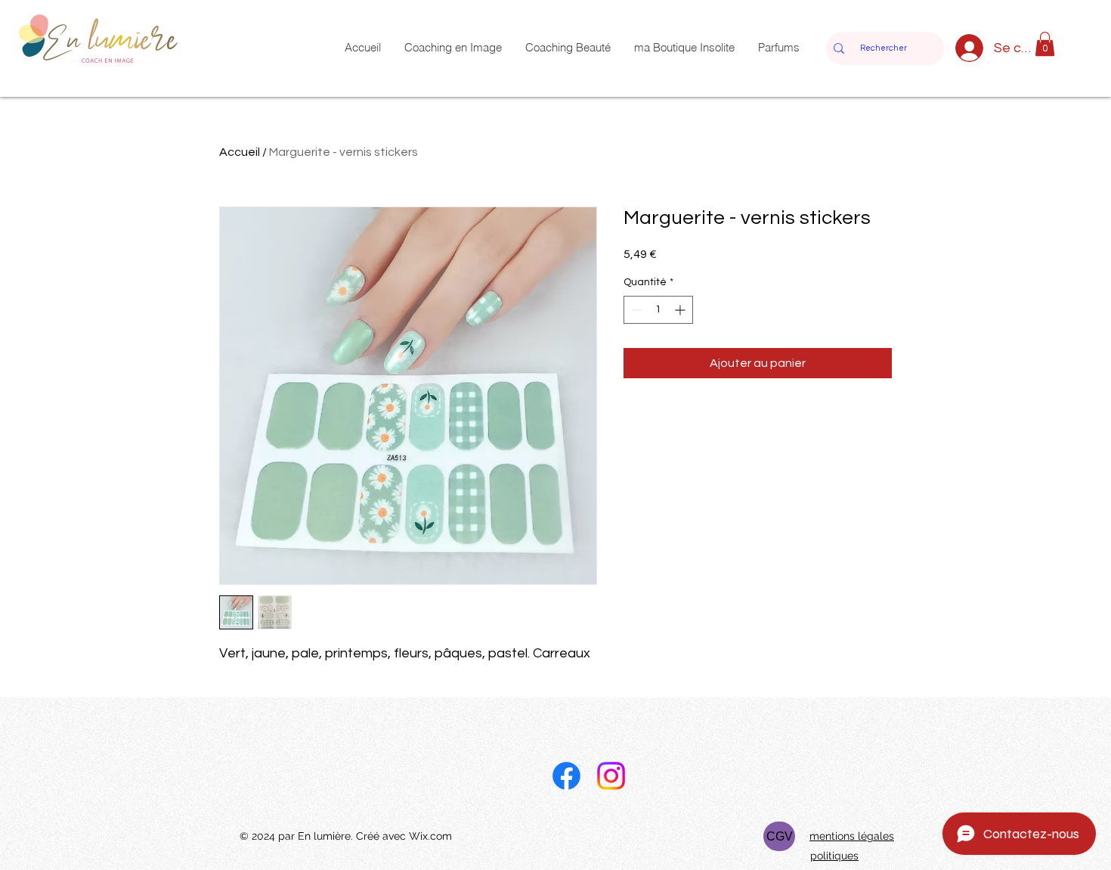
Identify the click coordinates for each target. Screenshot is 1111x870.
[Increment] (681, 310)
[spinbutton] (658, 310)
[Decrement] (635, 310)
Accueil (239, 152)
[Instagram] (611, 775)
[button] (1045, 44)
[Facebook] (566, 775)
